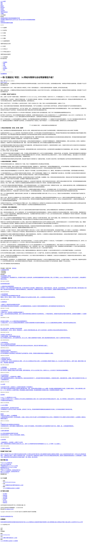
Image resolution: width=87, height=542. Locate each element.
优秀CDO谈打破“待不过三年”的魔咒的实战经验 (11, 454)
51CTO (4, 482)
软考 (9, 19)
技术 (6, 301)
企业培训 (3, 10)
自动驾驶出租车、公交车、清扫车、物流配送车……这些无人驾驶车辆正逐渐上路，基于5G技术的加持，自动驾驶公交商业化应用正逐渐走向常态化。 (34, 330)
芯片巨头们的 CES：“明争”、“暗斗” (11, 368)
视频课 (2, 18)
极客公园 (54, 522)
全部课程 (3, 19)
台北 (6, 350)
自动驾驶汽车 (7, 358)
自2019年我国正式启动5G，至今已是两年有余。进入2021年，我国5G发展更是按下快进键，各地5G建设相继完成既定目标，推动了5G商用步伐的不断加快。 (36, 337)
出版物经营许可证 (9, 516)
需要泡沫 (6, 275)
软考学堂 (18, 18)
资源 (4, 22)
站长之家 (34, 522)
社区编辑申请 (4, 73)
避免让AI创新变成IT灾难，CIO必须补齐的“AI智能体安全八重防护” (29, 455)
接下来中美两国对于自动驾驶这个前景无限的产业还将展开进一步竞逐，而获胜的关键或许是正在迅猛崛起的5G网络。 (27, 353)
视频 (4, 63)
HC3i (11, 482)
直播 (12, 22)
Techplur (13, 482)
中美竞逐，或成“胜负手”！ (9, 351)
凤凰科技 (15, 522)
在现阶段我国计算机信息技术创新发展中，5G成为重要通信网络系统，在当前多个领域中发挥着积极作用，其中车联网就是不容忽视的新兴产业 (33, 306)
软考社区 (3, 7)
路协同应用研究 (7, 286)
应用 (4, 384)
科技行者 (23, 522)
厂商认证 (20, 19)
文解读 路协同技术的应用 (10, 304)
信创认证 (12, 19)
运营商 (6, 405)
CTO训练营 (16, 488)
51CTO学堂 (5, 488)
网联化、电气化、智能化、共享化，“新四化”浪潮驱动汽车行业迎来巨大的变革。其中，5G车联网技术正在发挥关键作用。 (28, 297)
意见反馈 (5, 498)
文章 (2, 22)
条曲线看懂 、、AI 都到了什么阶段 (12, 442)
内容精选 (5, 62)
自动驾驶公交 (9, 334)
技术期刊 (5, 68)
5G (1, 269)
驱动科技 (19, 522)
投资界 (74, 522)
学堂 (2, 4)
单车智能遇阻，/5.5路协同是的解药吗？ (14, 321)
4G (2, 384)
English (4, 499)
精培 (9, 488)
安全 (7, 342)
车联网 (3, 269)
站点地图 (5, 496)
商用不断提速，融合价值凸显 (10, 336)
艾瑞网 (30, 522)
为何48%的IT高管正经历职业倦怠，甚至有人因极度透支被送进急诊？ (59, 455)
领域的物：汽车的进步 (10, 407)
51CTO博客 (5, 485)
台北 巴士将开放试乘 (8, 344)
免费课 (2, 9)
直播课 (14, 18)
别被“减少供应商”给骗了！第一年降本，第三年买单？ (26, 457)
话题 (4, 65)
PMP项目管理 (28, 19)
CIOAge (8, 482)
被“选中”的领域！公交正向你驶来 (11, 328)
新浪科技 (3, 522)
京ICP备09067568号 (9, 509)
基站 (6, 367)
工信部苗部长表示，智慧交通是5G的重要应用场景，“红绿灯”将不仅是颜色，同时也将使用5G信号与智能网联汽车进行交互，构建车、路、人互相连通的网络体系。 (37, 426)
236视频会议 (59, 522)
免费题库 (33, 19)
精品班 (2, 5)
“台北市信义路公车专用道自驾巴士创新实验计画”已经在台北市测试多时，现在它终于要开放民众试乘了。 (24, 345)
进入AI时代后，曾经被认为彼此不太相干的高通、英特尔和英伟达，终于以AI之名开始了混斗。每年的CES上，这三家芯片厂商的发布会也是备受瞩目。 (35, 370)
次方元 (77, 522)
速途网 (37, 522)
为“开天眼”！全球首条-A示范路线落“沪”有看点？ (17, 387)
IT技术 (23, 19)
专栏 (10, 22)
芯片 (2, 375)
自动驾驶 (7, 269)
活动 (4, 69)
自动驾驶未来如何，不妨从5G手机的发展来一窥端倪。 (13, 434)
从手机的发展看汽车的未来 (9, 433)
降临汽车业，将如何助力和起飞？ (12, 312)
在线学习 (3, 21)
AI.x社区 (21, 485)
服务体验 (9, 350)
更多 (7, 460)
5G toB (2, 405)
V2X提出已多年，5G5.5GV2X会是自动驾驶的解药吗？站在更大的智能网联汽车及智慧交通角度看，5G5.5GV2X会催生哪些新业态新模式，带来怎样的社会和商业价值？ (38, 322)
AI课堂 (2, 13)
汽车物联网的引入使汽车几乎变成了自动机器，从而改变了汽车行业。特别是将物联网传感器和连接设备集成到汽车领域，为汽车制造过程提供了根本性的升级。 (37, 409)
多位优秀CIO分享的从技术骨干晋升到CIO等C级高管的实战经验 (36, 454)
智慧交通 (4, 430)
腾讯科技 (14, 268)
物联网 (2, 414)
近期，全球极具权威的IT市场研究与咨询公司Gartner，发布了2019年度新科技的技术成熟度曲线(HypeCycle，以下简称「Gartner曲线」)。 (31, 443)
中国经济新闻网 (42, 522)
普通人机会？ (6, 359)
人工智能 (3, 448)
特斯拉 (6, 283)
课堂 (8, 22)
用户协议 (5, 501)
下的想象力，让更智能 (9, 415)
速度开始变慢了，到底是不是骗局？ (11, 376)
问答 (6, 22)
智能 (9, 283)
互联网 (3, 367)
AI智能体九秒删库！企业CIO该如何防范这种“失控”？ (63, 454)
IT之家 (47, 522)
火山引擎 (81, 522)
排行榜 (8, 18)
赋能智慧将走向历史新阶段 (10, 424)
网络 (3, 358)
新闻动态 (5, 495)
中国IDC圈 (64, 522)
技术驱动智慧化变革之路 (10, 295)
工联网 (50, 522)
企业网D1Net (69, 522)
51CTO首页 (3, 1)
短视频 (11, 18)
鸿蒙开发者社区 (4, 12)
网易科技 (11, 522)
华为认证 (16, 19)
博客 (2, 2)
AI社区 (4, 66)
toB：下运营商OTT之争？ (9, 397)
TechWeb (27, 522)
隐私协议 (5, 502)
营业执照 (3, 516)
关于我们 (5, 493)
